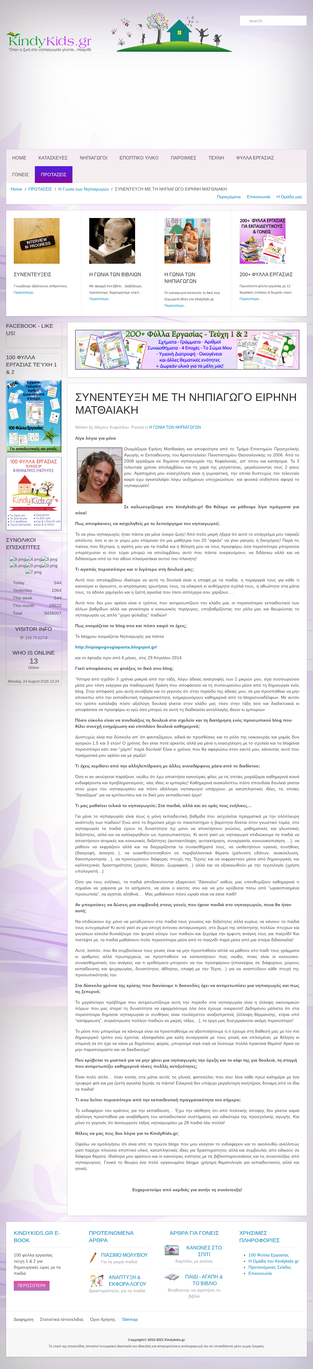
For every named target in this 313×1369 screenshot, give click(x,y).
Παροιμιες (183, 157)
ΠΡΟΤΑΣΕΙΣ (53, 174)
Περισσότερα (23, 292)
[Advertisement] (156, 100)
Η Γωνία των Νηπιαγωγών (83, 189)
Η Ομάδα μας (289, 196)
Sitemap (130, 1319)
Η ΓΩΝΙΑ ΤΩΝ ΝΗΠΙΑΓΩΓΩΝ (175, 427)
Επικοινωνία (258, 196)
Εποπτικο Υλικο (139, 157)
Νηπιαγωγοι (93, 157)
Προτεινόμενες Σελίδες (270, 1267)
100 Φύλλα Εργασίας (269, 1255)
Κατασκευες (53, 157)
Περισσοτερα (32, 1285)
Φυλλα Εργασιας (255, 157)
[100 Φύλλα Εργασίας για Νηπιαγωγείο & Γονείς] (33, 416)
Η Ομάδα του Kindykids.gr (274, 1261)
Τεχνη (216, 157)
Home (19, 157)
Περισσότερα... (175, 305)
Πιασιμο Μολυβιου (124, 1255)
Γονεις (20, 174)
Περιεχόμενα (229, 196)
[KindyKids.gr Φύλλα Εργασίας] (187, 349)
